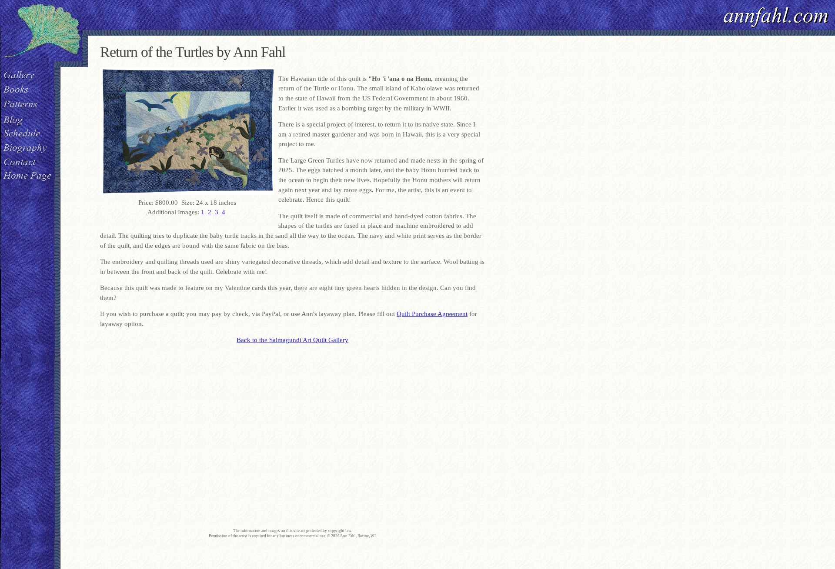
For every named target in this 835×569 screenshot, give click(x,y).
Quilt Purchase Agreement (432, 313)
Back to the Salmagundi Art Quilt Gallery (292, 339)
